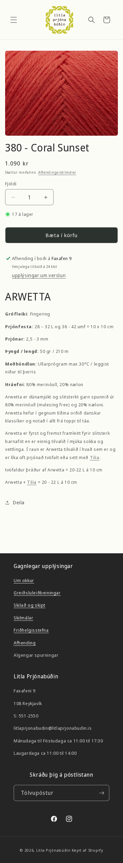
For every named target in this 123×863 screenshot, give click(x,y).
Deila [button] (19, 502)
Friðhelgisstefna (31, 630)
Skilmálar (23, 618)
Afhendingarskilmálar (57, 172)
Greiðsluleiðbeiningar (37, 593)
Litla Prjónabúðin (53, 850)
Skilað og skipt (29, 605)
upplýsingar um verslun (39, 275)
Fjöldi (10, 184)
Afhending (25, 643)
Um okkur (24, 580)
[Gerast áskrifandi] (101, 793)
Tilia (94, 457)
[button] (13, 19)
